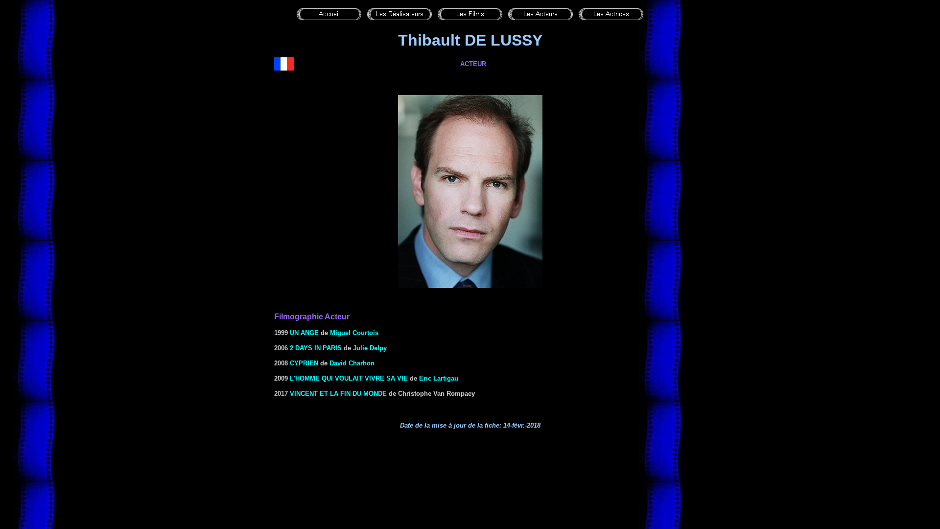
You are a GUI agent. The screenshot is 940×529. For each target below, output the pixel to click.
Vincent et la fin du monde (338, 393)
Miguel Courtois (354, 333)
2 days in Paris (316, 348)
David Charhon (352, 363)
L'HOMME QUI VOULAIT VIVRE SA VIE (349, 378)
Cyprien (304, 363)
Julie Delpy (370, 348)
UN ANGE (304, 333)
